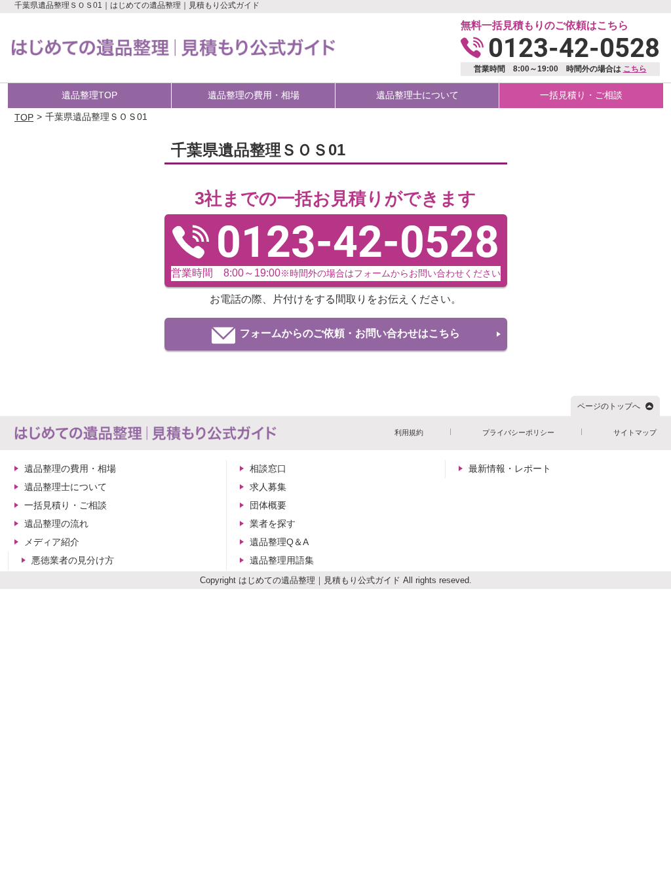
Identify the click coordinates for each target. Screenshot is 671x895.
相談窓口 (268, 468)
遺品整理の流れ (56, 523)
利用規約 (408, 432)
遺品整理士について (417, 95)
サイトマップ (635, 432)
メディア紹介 (51, 542)
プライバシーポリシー (518, 432)
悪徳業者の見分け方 (72, 560)
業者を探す (273, 523)
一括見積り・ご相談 (581, 95)
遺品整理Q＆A (279, 542)
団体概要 (268, 505)
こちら (635, 68)
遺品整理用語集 (282, 560)
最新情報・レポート (510, 468)
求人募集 (268, 487)
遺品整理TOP (89, 95)
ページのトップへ (608, 406)
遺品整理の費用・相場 (253, 95)
